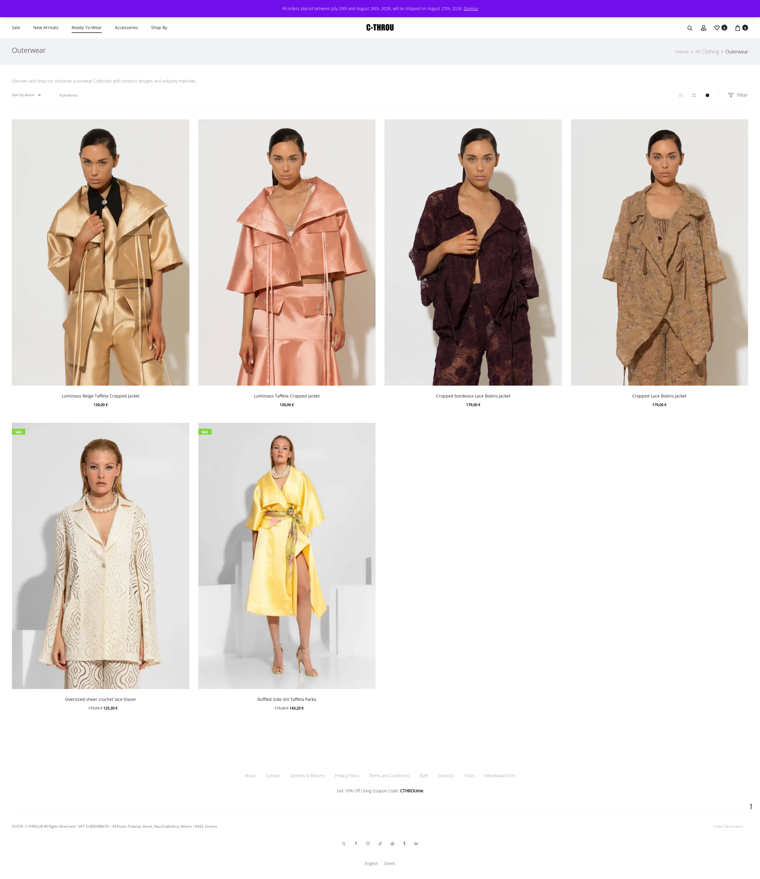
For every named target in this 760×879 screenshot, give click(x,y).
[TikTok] (380, 843)
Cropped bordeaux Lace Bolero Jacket (473, 396)
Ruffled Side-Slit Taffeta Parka (286, 699)
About (250, 775)
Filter (742, 95)
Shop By (159, 27)
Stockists (446, 775)
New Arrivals (45, 27)
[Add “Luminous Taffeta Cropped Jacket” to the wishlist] (368, 126)
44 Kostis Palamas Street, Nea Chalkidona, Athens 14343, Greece (164, 826)
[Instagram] (368, 843)
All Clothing (707, 51)
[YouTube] (392, 843)
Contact (273, 775)
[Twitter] (344, 843)
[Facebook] (356, 843)
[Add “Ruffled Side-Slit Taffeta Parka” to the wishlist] (368, 430)
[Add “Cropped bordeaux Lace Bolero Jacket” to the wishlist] (554, 126)
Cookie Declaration (728, 826)
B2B (424, 775)
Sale (16, 27)
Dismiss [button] (471, 8)
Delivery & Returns (307, 775)
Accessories (126, 27)
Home (682, 51)
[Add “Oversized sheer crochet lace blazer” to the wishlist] (182, 430)
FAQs (469, 775)
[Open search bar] (690, 27)
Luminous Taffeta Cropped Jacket (287, 396)
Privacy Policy (347, 775)
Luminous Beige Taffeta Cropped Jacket (101, 396)
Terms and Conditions (389, 775)
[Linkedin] (416, 843)
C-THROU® (34, 826)
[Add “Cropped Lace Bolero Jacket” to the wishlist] (740, 126)
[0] (717, 27)
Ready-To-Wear (87, 27)
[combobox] (26, 95)
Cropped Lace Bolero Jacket (659, 396)
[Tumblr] (404, 843)
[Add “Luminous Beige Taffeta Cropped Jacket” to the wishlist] (182, 126)
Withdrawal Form (499, 775)
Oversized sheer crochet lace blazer (100, 699)
